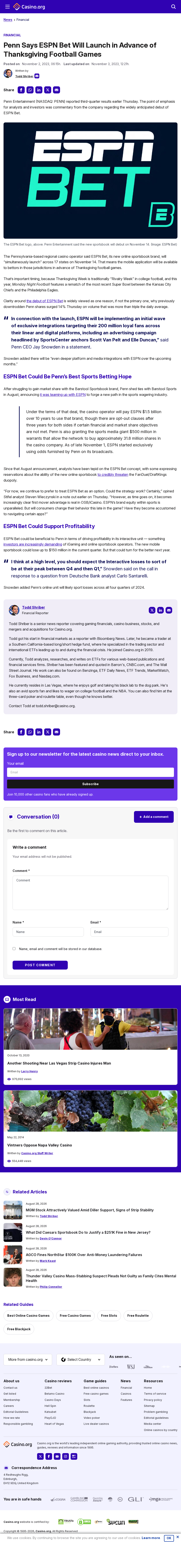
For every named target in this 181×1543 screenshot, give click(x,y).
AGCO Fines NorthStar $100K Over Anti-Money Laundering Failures (84, 1255)
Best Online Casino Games (28, 1315)
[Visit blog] (74, 1456)
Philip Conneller (51, 1286)
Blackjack (90, 1411)
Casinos (126, 1393)
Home (148, 1387)
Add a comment (153, 816)
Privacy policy (153, 1400)
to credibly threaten (113, 474)
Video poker (92, 1417)
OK (169, 1538)
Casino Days (53, 1400)
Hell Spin (50, 1405)
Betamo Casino (54, 1393)
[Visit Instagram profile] (65, 1456)
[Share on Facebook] (21, 89)
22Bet (48, 1387)
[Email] (169, 610)
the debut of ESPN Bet (44, 301)
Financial (23, 19)
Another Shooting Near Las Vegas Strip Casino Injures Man (59, 1063)
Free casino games (96, 1393)
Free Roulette (138, 1315)
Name (18, 922)
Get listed (10, 1393)
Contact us (10, 1387)
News (8, 19)
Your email (15, 763)
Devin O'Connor (51, 1238)
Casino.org (43, 1531)
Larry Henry (29, 1071)
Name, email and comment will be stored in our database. (60, 949)
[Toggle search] (173, 7)
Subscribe (90, 784)
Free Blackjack (18, 1329)
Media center (152, 1423)
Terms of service (155, 1393)
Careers (9, 1405)
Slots (87, 1400)
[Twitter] (152, 610)
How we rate (12, 1417)
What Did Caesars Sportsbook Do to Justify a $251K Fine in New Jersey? (88, 1232)
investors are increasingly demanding (33, 544)
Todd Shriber (24, 76)
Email (95, 922)
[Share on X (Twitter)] (47, 89)
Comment (21, 871)
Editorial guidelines (156, 1417)
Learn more (151, 1538)
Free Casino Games (75, 1315)
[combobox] (28, 1359)
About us (11, 1381)
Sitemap (149, 1405)
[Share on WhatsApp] (30, 89)
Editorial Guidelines (16, 1411)
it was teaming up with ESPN (63, 394)
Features (126, 1400)
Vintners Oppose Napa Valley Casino (39, 1145)
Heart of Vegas (54, 1423)
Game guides (95, 1381)
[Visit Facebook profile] (48, 1456)
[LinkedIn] (160, 610)
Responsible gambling (18, 1423)
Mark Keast (48, 1260)
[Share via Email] (56, 89)
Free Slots (109, 1315)
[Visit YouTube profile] (57, 1456)
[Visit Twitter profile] (40, 1456)
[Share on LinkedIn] (38, 89)
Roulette (89, 1405)
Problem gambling (156, 1411)
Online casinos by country (160, 1430)
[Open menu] (7, 7)
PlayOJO (50, 1417)
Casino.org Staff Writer (37, 1153)
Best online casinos (96, 1387)
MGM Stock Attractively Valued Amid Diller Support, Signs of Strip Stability (90, 1210)
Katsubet (50, 1411)
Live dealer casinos (96, 1423)
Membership (12, 1400)
